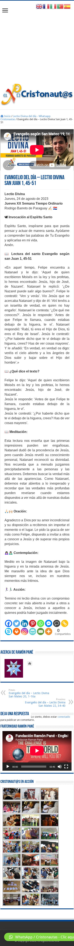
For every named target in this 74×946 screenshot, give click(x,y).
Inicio (7, 116)
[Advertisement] (37, 44)
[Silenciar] (60, 767)
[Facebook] (8, 623)
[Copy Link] (64, 623)
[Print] (16, 631)
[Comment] (56, 623)
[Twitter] (16, 623)
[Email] (40, 631)
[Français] (46, 6)
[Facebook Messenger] (48, 623)
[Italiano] (53, 6)
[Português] (60, 6)
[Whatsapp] (40, 623)
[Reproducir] (8, 767)
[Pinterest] (32, 623)
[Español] (67, 6)
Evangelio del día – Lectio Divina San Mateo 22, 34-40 (45, 702)
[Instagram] (24, 631)
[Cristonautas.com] (37, 93)
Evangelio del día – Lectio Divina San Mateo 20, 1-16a (29, 693)
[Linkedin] (24, 623)
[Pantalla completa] (66, 767)
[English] (39, 6)
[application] (37, 751)
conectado (64, 716)
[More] (48, 631)
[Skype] (8, 631)
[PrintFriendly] (32, 631)
